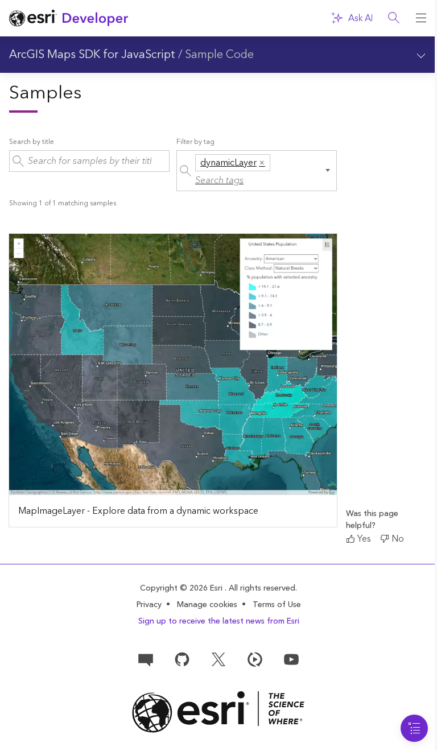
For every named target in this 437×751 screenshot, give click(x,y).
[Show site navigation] (421, 18)
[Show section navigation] (421, 54)
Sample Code (219, 54)
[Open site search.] (393, 18)
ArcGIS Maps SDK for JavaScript (92, 54)
